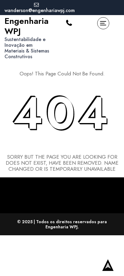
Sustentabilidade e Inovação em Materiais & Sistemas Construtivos (27, 48)
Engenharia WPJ (26, 26)
